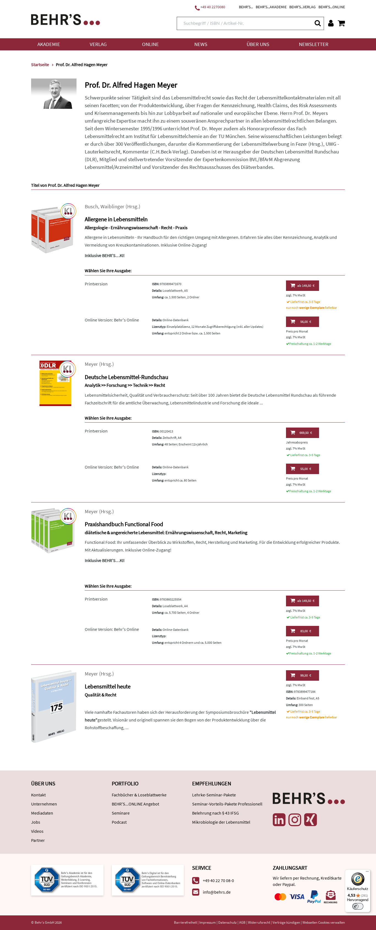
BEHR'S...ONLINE (331, 6)
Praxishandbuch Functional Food (124, 524)
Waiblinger (112, 206)
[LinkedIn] (279, 819)
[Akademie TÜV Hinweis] (148, 879)
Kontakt (38, 794)
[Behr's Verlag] (65, 19)
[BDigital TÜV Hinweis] (67, 879)
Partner (38, 840)
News (200, 44)
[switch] (357, 906)
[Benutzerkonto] (331, 23)
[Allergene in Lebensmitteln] (54, 228)
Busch (91, 206)
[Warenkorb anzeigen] (341, 23)
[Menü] (367, 872)
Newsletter (313, 44)
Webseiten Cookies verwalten (324, 922)
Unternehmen (44, 804)
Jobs (35, 822)
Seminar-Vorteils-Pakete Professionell (227, 804)
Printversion (96, 283)
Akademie (48, 44)
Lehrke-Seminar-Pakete (214, 794)
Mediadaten (42, 813)
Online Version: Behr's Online (112, 320)
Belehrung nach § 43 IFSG (215, 813)
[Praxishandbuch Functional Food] (54, 530)
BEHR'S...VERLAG (302, 6)
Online (150, 44)
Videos (37, 831)
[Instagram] (294, 819)
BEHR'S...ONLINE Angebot (135, 804)
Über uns (258, 44)
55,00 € (305, 468)
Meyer (91, 364)
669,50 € (305, 432)
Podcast (119, 822)
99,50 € (305, 675)
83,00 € (305, 631)
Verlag (98, 44)
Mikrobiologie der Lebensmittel (221, 822)
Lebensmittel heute (107, 686)
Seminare (121, 813)
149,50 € (305, 285)
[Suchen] (317, 23)
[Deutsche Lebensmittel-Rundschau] (54, 383)
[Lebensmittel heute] (54, 706)
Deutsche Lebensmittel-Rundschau (126, 377)
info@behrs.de (217, 892)
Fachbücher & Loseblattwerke (139, 794)
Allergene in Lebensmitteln (116, 219)
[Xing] (310, 819)
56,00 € (305, 321)
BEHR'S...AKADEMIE (271, 6)
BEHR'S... (246, 6)
